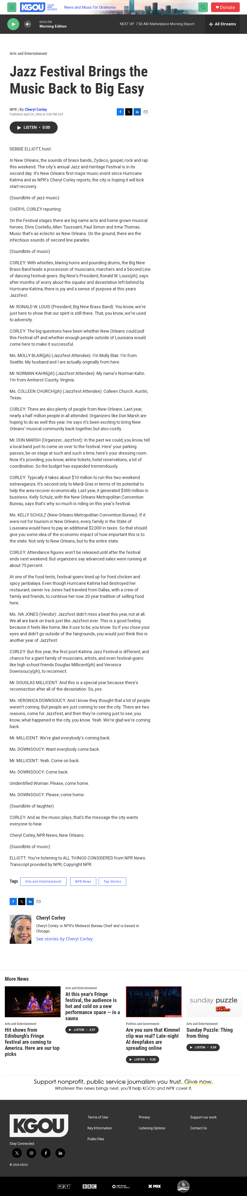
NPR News (83, 881)
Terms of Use (98, 1117)
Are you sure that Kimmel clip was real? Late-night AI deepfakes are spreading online (153, 1039)
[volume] (28, 24)
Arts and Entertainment (28, 53)
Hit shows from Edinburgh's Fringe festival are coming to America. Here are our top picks (32, 1042)
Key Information (100, 1128)
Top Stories (112, 881)
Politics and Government (142, 1024)
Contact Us (198, 1128)
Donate (227, 7)
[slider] (35, 24)
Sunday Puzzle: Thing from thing (209, 1033)
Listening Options (152, 1128)
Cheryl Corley (36, 109)
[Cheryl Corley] (20, 929)
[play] (13, 24)
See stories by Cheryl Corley (64, 939)
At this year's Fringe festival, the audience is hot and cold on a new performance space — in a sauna (92, 1006)
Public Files (96, 1139)
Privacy (144, 1117)
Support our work (203, 1117)
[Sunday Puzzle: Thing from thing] (214, 1001)
